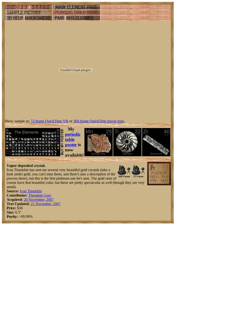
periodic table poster (73, 139)
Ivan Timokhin (31, 191)
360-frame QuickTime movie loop (98, 121)
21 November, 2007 (45, 204)
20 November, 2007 (39, 200)
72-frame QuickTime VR (49, 121)
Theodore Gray (39, 195)
